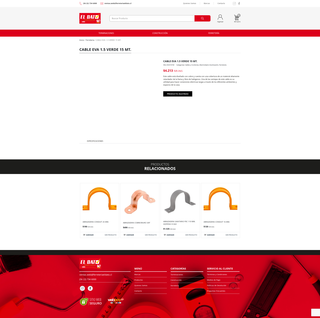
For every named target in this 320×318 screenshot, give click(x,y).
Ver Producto (110, 235)
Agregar (90, 235)
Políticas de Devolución (216, 285)
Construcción (160, 33)
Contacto (221, 3)
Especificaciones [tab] (95, 141)
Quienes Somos (189, 3)
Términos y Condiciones (217, 274)
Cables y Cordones (192, 65)
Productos (138, 280)
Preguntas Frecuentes (216, 291)
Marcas (207, 3)
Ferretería (213, 33)
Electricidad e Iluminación (209, 65)
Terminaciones (106, 33)
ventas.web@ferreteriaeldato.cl (117, 3)
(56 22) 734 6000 (90, 3)
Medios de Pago (213, 280)
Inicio (81, 40)
